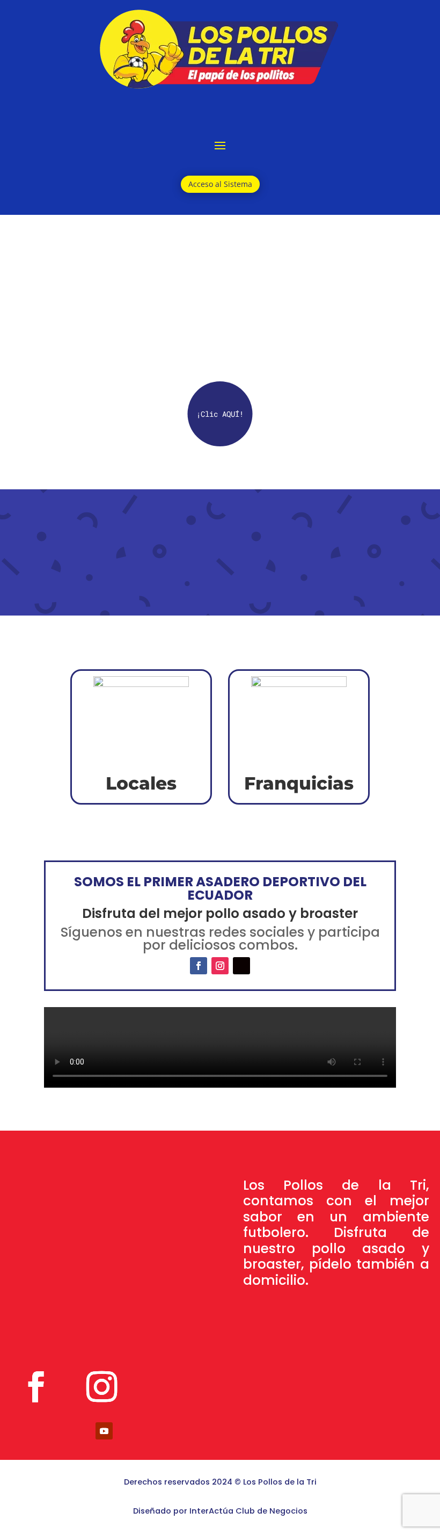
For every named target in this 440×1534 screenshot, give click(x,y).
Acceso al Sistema (220, 184)
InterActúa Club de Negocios (248, 1511)
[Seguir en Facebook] (198, 965)
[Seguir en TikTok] (241, 965)
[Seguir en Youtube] (104, 1430)
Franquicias (299, 783)
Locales (141, 783)
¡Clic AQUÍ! (220, 414)
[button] (220, 413)
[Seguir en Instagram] (220, 965)
